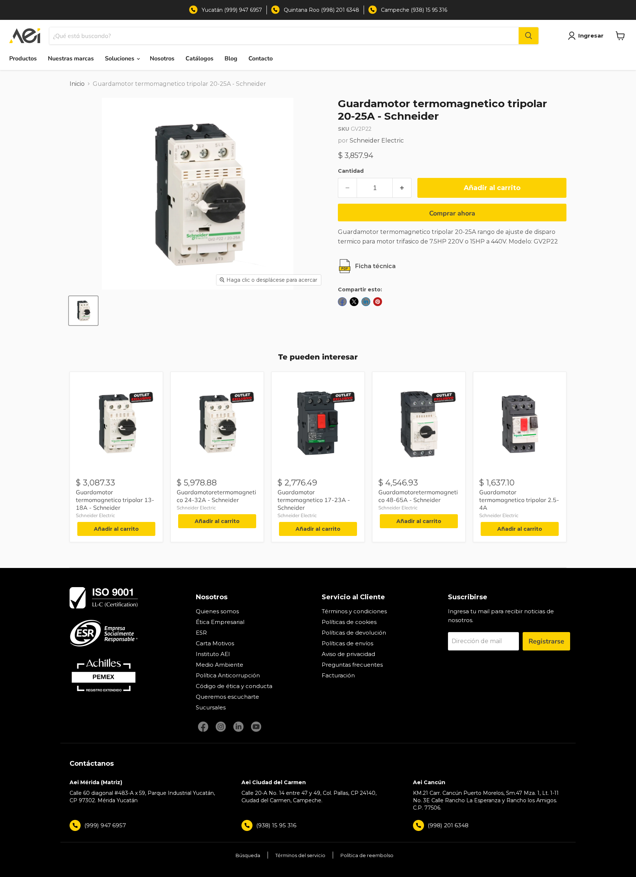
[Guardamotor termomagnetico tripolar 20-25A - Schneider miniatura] (83, 310)
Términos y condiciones (354, 611)
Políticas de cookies (349, 621)
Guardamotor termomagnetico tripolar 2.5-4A (519, 499)
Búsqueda (248, 855)
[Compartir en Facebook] (342, 301)
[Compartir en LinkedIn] (365, 301)
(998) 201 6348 (448, 825)
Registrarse (546, 641)
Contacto (260, 59)
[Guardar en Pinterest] (377, 301)
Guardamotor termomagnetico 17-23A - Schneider (314, 499)
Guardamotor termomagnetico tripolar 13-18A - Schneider (115, 499)
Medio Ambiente (219, 664)
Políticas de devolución (354, 632)
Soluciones (120, 59)
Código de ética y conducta (234, 686)
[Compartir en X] (354, 301)
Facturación (338, 675)
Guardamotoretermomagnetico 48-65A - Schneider (418, 496)
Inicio (77, 83)
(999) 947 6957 (105, 825)
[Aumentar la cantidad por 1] (402, 188)
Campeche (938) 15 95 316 (414, 10)
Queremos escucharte (227, 696)
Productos (23, 59)
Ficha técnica (375, 266)
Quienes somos (217, 611)
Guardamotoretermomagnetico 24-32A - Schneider (216, 496)
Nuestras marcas (71, 59)
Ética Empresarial (220, 621)
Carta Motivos (215, 643)
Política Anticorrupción (228, 675)
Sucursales (211, 707)
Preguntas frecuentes (352, 664)
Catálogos (199, 59)
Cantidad (351, 171)
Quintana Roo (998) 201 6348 (321, 10)
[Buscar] (528, 35)
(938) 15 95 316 (276, 825)
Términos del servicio (300, 855)
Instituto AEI (213, 653)
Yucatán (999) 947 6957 (232, 10)
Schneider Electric (377, 140)
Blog (231, 59)
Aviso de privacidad (348, 653)
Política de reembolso (366, 855)
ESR (201, 632)
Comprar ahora (452, 213)
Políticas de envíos (347, 643)
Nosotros (162, 59)
